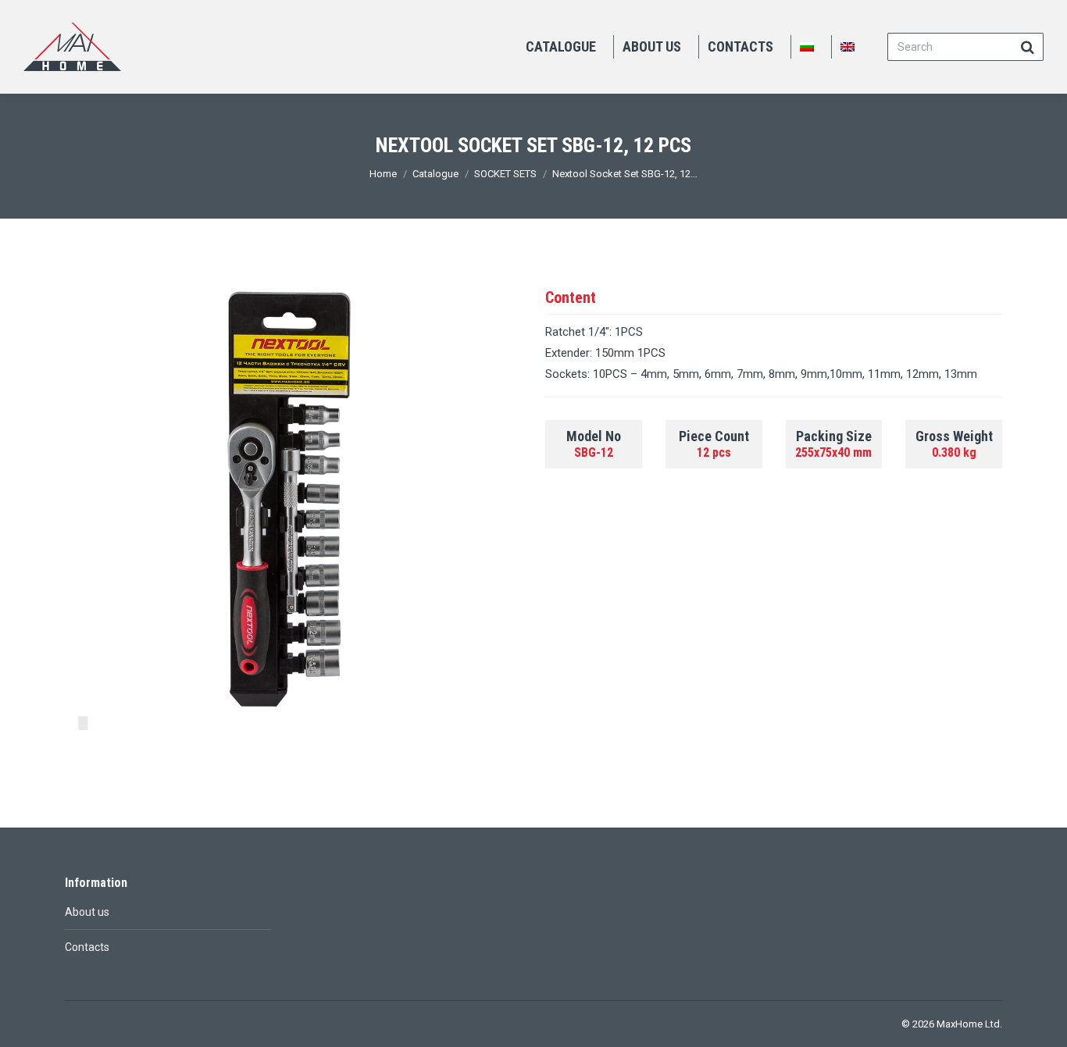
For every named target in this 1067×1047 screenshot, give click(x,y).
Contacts (87, 947)
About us (87, 912)
